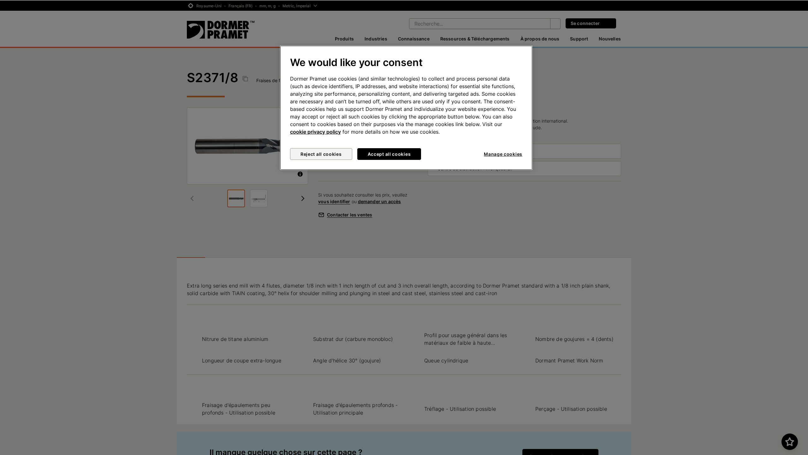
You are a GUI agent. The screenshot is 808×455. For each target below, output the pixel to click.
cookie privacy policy (315, 132)
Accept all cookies (389, 154)
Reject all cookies (321, 154)
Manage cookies (503, 154)
